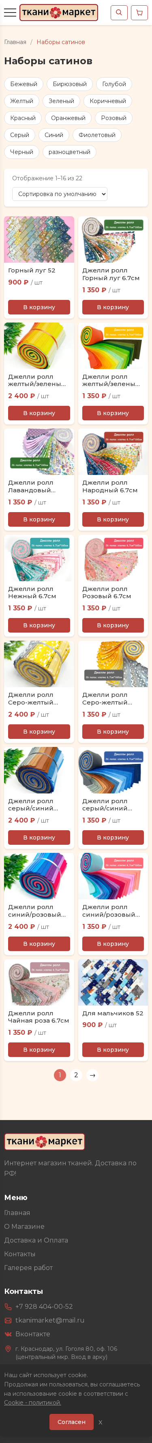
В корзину (39, 307)
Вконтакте (32, 1334)
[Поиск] (119, 12)
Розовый (113, 118)
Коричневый (108, 101)
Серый (19, 135)
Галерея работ (28, 1268)
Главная (15, 42)
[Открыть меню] (10, 12)
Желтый (21, 101)
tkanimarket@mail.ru (50, 1320)
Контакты (20, 1254)
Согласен (72, 1422)
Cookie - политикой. (32, 1402)
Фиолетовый (97, 135)
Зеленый (61, 101)
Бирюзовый (70, 84)
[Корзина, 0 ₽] (139, 12)
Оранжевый (68, 118)
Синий (54, 135)
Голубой (114, 84)
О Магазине (24, 1226)
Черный (21, 152)
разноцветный (69, 152)
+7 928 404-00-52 (44, 1306)
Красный (23, 118)
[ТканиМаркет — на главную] (44, 1141)
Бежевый (23, 84)
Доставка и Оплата (36, 1240)
